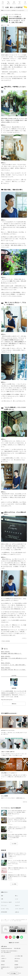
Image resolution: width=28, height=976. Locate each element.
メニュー (25, 3)
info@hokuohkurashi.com (6, 948)
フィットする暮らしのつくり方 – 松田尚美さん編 (11, 14)
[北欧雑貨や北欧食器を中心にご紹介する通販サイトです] (14, 7)
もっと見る (14, 843)
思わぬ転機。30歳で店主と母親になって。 (11, 653)
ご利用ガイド (3, 958)
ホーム (3, 3)
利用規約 (16, 961)
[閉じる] (17, 973)
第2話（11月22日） (6, 656)
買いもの (8, 3)
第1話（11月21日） (5, 651)
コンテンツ (14, 3)
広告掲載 (3, 961)
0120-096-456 (17, 948)
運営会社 (3, 964)
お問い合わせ (17, 958)
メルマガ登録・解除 (18, 956)
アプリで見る (13, 973)
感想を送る (14, 703)
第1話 (11, 65)
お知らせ (3, 956)
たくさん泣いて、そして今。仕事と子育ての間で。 (13, 665)
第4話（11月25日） (6, 667)
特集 (5, 919)
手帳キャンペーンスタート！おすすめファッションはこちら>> (12, 10)
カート (20, 3)
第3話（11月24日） (6, 663)
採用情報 (16, 964)
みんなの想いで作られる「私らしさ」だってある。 (13, 669)
